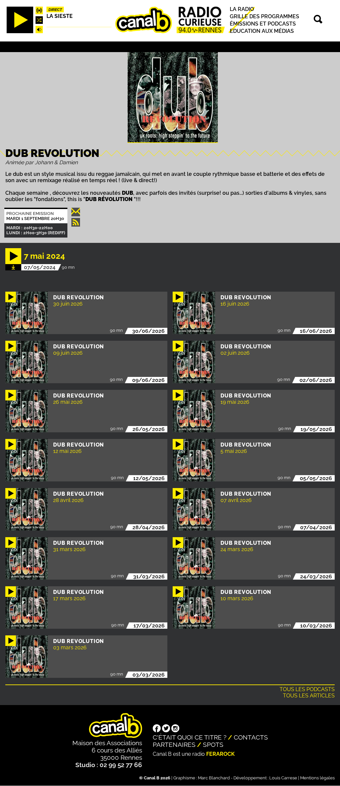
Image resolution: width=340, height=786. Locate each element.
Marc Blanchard (214, 777)
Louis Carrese (283, 777)
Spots (213, 744)
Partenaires (174, 744)
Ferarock (220, 754)
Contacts (251, 737)
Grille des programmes (264, 16)
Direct (55, 10)
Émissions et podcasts (263, 24)
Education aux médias (262, 31)
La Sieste (59, 16)
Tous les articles (309, 695)
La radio (242, 9)
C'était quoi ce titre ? (189, 737)
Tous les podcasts (307, 689)
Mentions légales (317, 777)
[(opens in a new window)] (157, 729)
